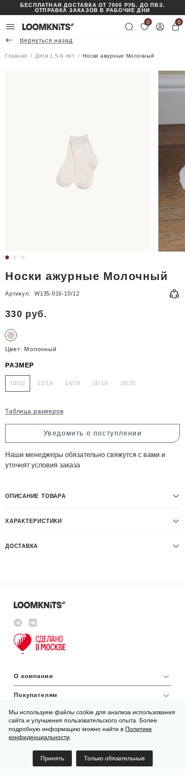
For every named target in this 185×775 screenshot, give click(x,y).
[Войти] (160, 26)
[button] (92, 495)
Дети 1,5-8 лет (55, 56)
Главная (16, 56)
